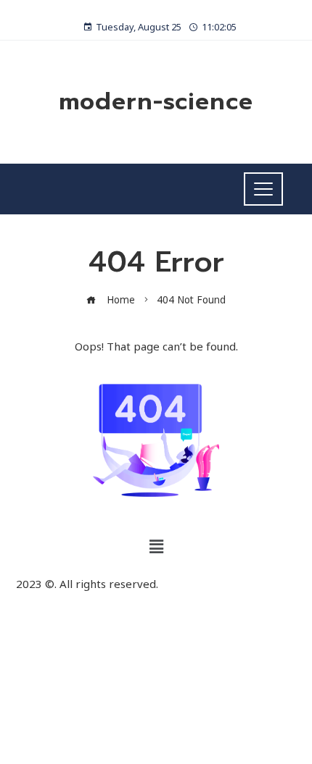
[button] (156, 547)
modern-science (156, 101)
